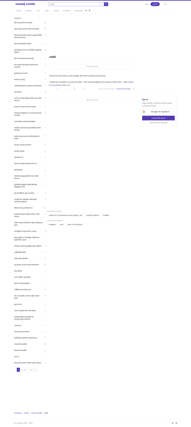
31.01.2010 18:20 (109, 89)
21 (68, 85)
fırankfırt (106, 215)
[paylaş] (84, 88)
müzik (26, 413)
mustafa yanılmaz (92, 215)
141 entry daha (92, 66)
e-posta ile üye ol (158, 118)
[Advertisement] (112, 32)
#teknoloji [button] (79, 10)
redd (52, 57)
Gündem (28, 10)
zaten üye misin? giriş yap (158, 123)
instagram (52, 224)
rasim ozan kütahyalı (74, 224)
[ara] (106, 4)
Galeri (47, 10)
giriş (147, 4)
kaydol (155, 4)
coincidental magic (123, 89)
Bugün (18, 10)
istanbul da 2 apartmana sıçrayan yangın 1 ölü (65, 215)
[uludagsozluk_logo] (25, 4)
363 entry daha (92, 100)
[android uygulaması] (86, 11)
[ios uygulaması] (89, 11)
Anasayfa (17, 413)
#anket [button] (56, 10)
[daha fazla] (166, 4)
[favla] (75, 88)
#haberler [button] (67, 10)
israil (61, 224)
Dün (38, 10)
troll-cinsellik (36, 413)
